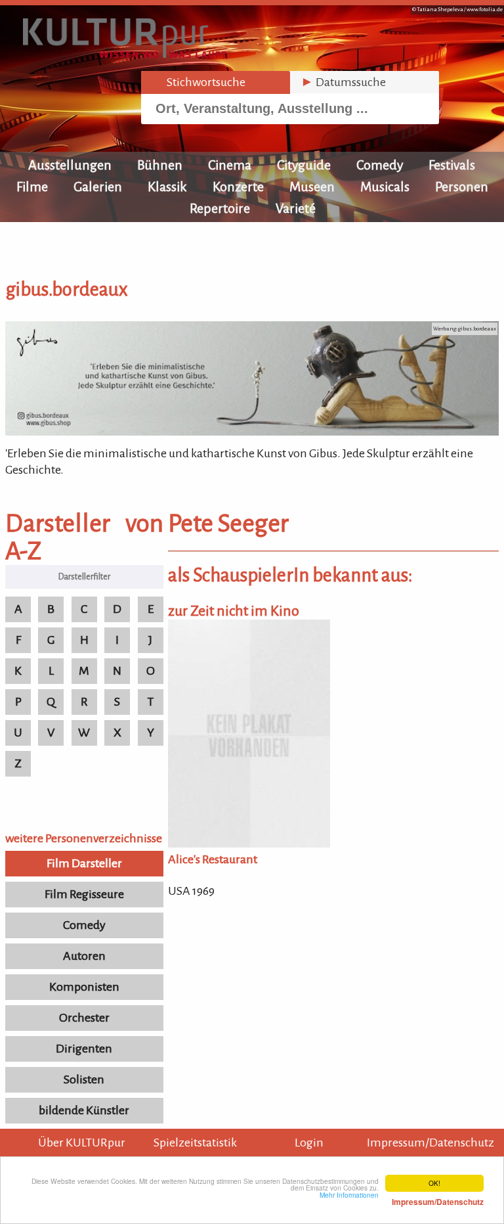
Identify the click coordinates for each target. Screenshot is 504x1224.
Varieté (296, 208)
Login (309, 1142)
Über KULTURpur (81, 1142)
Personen (461, 186)
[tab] (215, 82)
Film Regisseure (84, 894)
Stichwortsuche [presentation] (198, 82)
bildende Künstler (84, 1110)
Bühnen (159, 165)
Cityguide (304, 165)
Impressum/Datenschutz (430, 1142)
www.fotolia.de (485, 9)
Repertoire (220, 208)
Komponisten (84, 986)
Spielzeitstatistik (195, 1142)
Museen (312, 186)
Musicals (385, 186)
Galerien (98, 186)
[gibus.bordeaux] (252, 431)
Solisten (84, 1079)
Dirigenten (84, 1048)
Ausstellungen (70, 165)
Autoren (84, 956)
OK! (434, 1183)
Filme (32, 186)
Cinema (229, 165)
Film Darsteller (84, 863)
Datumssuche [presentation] (343, 82)
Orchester (84, 1017)
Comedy (379, 165)
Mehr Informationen (402, 1198)
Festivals (452, 165)
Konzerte (238, 186)
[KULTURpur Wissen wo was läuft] (124, 53)
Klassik (167, 186)
